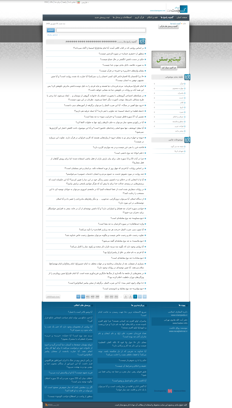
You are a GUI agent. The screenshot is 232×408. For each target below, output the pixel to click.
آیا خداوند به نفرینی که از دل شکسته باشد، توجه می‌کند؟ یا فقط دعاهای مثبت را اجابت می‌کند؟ (122, 353)
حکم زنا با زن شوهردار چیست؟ (132, 360)
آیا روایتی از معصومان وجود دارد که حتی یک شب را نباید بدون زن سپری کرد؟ (68, 328)
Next (83, 297)
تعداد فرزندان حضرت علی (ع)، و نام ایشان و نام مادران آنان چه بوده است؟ (122, 335)
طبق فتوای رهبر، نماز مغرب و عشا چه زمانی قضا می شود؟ (122, 373)
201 (116, 296)
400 (92, 296)
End (78, 297)
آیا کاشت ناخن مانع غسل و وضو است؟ (129, 380)
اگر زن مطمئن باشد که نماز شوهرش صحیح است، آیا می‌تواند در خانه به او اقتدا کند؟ (68, 389)
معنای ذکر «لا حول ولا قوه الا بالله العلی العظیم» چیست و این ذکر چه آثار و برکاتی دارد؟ (122, 344)
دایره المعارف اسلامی (177, 313)
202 (111, 296)
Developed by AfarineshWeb (170, 391)
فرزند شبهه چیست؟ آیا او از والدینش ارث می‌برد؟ (70, 372)
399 (97, 296)
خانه (184, 23)
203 (106, 296)
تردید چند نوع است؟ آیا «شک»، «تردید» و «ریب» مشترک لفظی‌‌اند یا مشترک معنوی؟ (68, 337)
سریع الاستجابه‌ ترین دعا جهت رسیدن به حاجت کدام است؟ (122, 313)
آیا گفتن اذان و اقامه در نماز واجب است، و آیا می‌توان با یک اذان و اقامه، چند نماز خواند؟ (122, 388)
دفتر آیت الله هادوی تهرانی (175, 321)
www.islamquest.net (157, 11)
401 (87, 296)
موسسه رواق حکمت (178, 329)
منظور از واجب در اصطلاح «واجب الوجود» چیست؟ (70, 396)
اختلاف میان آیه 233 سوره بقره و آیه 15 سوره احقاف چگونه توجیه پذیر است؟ (68, 380)
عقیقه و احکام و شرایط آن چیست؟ (130, 366)
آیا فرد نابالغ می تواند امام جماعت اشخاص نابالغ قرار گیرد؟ (68, 319)
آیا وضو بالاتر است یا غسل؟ (80, 312)
